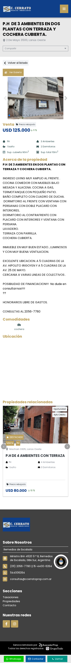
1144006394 (17, 572)
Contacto (9, 605)
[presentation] (3, 446)
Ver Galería (15, 72)
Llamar (59, 658)
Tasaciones (10, 597)
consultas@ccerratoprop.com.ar (31, 579)
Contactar (37, 658)
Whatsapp (15, 658)
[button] (65, 98)
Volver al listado (17, 63)
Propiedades (11, 601)
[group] (35, 98)
